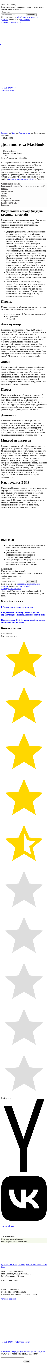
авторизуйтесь (7, 1226)
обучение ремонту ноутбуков (21, 179)
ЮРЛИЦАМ (41, 1264)
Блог (13, 133)
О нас (10, 1264)
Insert (27, 1362)
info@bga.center (23, 1342)
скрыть (17, 184)
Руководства (24, 133)
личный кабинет (8, 1299)
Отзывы (21, 1264)
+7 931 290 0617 (8, 88)
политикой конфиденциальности (15, 20)
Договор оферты (37, 1351)
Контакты (30, 1264)
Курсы (4, 1264)
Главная (4, 133)
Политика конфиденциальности (15, 1351)
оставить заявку (8, 90)
